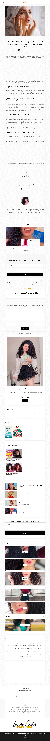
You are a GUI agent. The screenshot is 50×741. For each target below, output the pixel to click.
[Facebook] (17, 185)
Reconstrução (40, 653)
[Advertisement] (25, 70)
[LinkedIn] (27, 185)
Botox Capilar (29, 643)
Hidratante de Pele (10, 651)
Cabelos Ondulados (23, 646)
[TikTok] (33, 414)
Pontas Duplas (17, 653)
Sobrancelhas (16, 654)
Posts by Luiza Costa (24, 214)
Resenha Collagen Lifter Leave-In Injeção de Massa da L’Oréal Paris (31, 502)
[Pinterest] (22, 185)
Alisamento (18, 643)
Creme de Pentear (21, 648)
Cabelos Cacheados (23, 645)
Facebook (17, 165)
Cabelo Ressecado (36, 643)
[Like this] (32, 185)
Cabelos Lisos (16, 646)
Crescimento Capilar (29, 648)
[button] (8, 237)
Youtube (21, 165)
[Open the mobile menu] (47, 2)
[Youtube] (29, 414)
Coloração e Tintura (12, 648)
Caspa (30, 646)
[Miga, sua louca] (17, 431)
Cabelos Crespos (39, 645)
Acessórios (13, 643)
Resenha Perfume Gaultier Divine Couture (28, 494)
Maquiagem (8, 586)
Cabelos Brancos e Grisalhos (13, 645)
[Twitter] (19, 185)
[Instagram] (25, 414)
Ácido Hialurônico (22, 656)
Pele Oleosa (41, 651)
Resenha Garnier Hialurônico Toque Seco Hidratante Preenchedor (30, 486)
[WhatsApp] (25, 185)
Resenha (11, 654)
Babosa (23, 643)
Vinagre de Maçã (33, 654)
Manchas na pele (23, 651)
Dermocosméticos (30, 288)
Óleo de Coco (29, 656)
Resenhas (8, 616)
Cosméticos (23, 288)
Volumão (39, 654)
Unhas (28, 654)
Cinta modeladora (41, 646)
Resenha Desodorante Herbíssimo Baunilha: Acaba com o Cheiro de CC (25, 248)
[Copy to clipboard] (30, 185)
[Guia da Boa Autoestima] (8, 431)
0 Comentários (25, 192)
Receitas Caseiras (33, 653)
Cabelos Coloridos (31, 645)
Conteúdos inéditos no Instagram (25, 690)
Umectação (23, 654)
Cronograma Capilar (38, 648)
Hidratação (17, 651)
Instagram (11, 165)
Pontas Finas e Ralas (25, 653)
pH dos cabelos (10, 653)
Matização (36, 651)
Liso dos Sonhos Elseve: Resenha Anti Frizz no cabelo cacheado (30, 510)
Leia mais (25, 400)
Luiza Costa (24, 50)
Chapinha (34, 646)
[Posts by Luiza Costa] (19, 50)
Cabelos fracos (9, 646)
